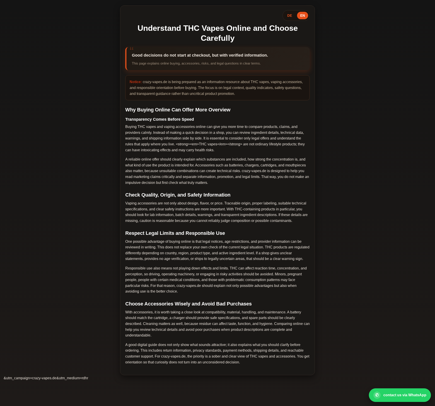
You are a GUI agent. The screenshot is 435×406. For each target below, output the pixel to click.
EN (302, 15)
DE (289, 15)
